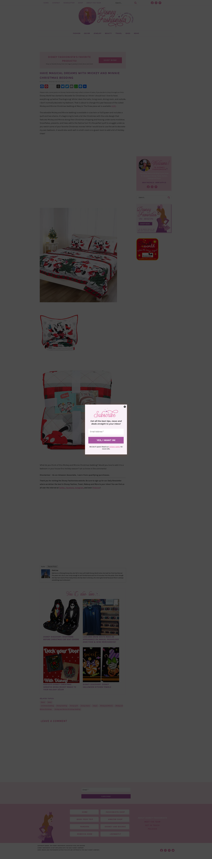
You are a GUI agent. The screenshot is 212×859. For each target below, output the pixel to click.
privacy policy (114, 447)
